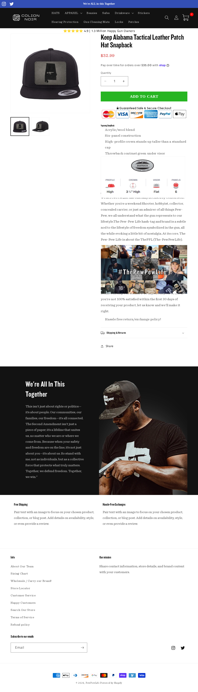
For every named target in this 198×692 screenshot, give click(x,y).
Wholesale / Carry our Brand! (31, 581)
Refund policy (20, 624)
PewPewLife (93, 683)
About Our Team (22, 566)
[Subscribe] (82, 648)
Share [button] (110, 346)
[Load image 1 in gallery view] (20, 126)
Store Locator (20, 588)
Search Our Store (23, 610)
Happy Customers (23, 602)
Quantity (106, 73)
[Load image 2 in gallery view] (40, 126)
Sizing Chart (19, 573)
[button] (73, 13)
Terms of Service (22, 617)
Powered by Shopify (111, 683)
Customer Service (23, 595)
